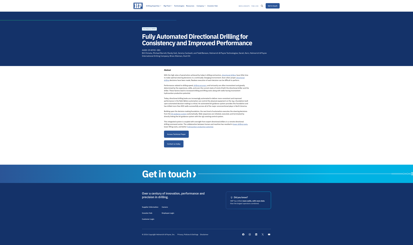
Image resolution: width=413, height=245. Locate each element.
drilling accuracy (200, 85)
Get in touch (272, 6)
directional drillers (229, 75)
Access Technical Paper (176, 134)
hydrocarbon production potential (200, 127)
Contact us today (173, 144)
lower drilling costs (240, 124)
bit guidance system (179, 114)
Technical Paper (149, 29)
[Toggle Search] (262, 6)
